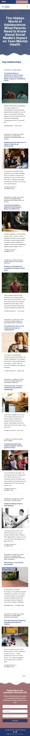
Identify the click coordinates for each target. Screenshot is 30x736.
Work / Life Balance (17, 322)
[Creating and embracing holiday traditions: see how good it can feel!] (15, 460)
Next (24, 676)
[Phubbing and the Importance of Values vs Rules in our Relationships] (15, 159)
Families (19, 70)
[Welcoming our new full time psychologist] (15, 577)
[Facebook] (13, 732)
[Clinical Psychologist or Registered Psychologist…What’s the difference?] (15, 221)
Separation (7, 263)
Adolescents (7, 70)
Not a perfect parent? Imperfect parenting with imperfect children (15, 622)
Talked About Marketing (17, 734)
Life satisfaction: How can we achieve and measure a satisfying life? (14, 328)
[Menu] (27, 6)
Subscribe (15, 720)
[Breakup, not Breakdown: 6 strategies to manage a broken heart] (15, 283)
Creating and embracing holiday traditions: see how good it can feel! (13, 445)
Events (6, 440)
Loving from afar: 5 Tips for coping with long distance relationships (13, 387)
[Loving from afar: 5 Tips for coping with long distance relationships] (15, 402)
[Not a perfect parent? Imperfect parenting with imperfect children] (15, 637)
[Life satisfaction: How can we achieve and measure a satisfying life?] (15, 342)
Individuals (7, 137)
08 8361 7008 (23, 2)
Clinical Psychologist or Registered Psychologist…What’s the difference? (13, 207)
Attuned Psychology (17, 260)
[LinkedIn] (16, 732)
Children (14, 70)
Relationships (14, 137)
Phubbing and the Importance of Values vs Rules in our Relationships (15, 144)
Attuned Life (15, 134)
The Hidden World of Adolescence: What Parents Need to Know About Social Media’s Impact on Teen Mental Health (14, 76)
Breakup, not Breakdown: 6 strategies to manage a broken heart (14, 268)
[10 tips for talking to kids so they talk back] (15, 518)
